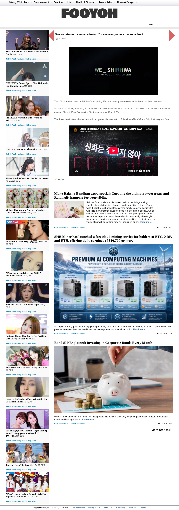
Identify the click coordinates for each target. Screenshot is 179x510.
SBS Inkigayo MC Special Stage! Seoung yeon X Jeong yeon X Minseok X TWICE (26, 433)
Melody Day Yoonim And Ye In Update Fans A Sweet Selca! (25, 211)
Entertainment (41, 2)
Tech (26, 2)
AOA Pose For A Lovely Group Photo (25, 367)
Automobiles (105, 2)
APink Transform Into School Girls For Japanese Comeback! (26, 495)
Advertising (120, 507)
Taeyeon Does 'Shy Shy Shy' (20, 465)
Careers (143, 507)
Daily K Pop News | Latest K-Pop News (21, 59)
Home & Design (125, 2)
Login (151, 24)
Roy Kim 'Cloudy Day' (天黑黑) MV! (25, 241)
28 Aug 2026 (15, 2)
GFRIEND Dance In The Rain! (21, 149)
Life (69, 2)
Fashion (58, 2)
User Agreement (78, 507)
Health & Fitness (85, 2)
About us (132, 507)
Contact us (107, 507)
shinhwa (61, 179)
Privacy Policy (94, 507)
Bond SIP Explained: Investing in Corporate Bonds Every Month (103, 342)
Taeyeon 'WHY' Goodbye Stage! (22, 304)
